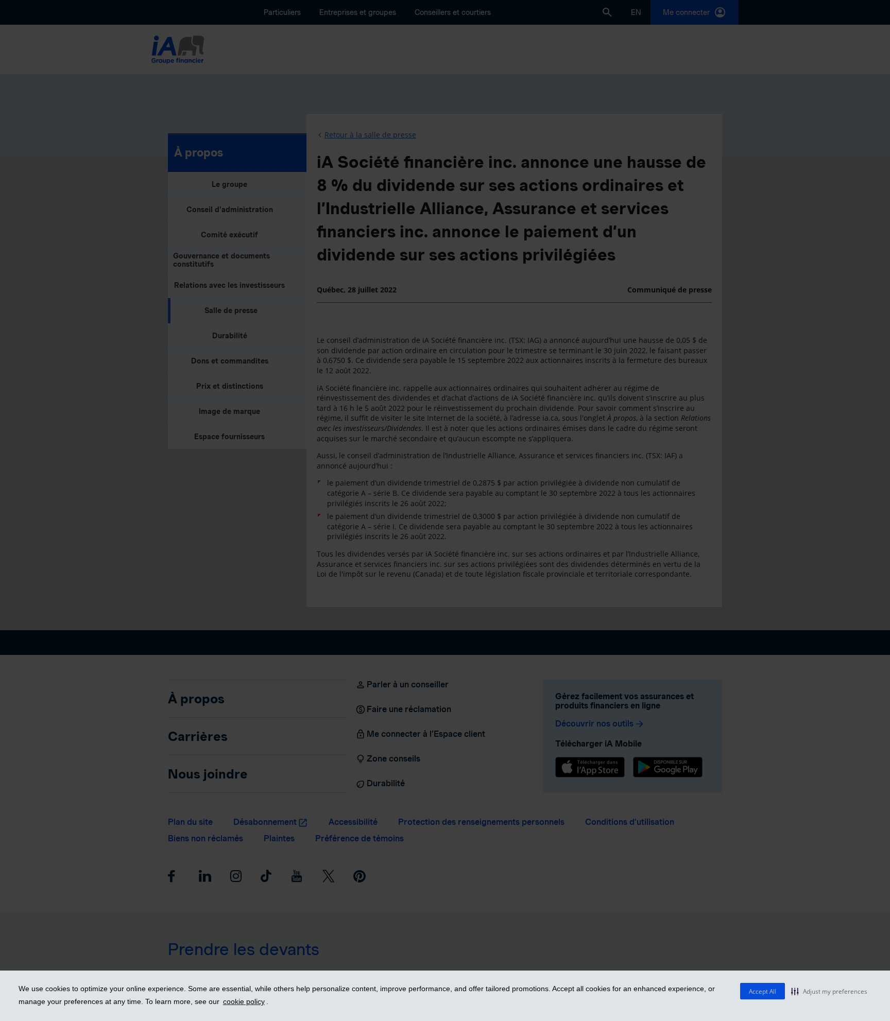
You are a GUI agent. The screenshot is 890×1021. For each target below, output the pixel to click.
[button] (829, 991)
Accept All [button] (762, 991)
